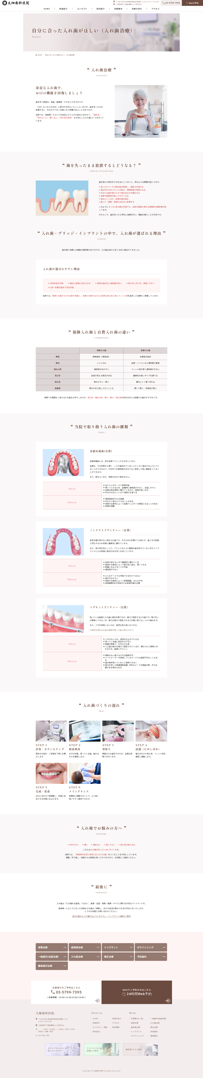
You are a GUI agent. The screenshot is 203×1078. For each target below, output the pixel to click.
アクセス (155, 9)
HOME (47, 9)
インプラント (111, 947)
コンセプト (82, 9)
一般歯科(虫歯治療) (48, 956)
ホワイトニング (145, 947)
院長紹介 (63, 9)
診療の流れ (137, 9)
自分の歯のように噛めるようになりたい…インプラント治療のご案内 (101, 916)
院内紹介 (101, 9)
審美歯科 (154, 1036)
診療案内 (118, 9)
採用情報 (116, 1027)
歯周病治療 (77, 947)
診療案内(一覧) (137, 1018)
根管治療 (42, 947)
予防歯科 (141, 956)
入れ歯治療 (77, 956)
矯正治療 (108, 956)
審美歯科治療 (45, 965)
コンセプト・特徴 (100, 1027)
